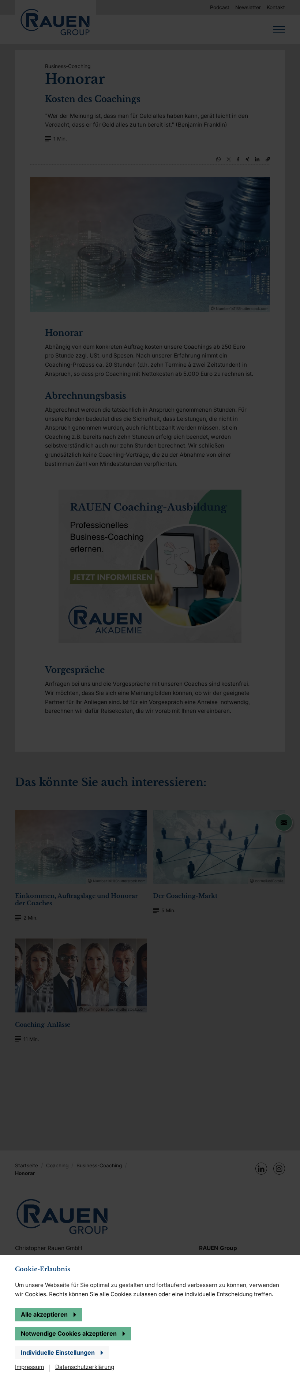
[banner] (150, 688)
